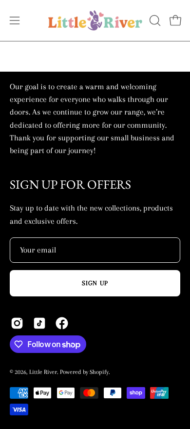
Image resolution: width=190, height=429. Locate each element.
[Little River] (95, 20)
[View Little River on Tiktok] (39, 323)
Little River (43, 372)
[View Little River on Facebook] (62, 323)
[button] (154, 20)
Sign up (95, 283)
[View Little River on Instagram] (17, 323)
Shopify (99, 372)
